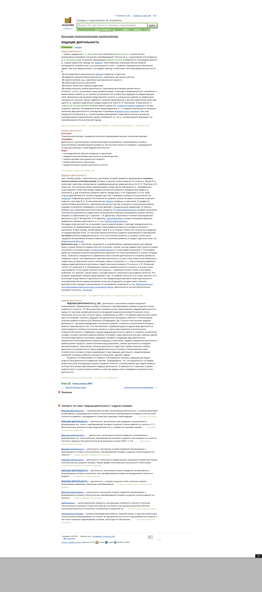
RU (154, 16)
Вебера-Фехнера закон (76, 387)
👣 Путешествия (69, 538)
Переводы (119, 30)
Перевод (78, 47)
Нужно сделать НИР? (82, 383)
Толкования (105, 30)
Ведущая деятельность (72, 435)
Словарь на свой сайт (142, 16)
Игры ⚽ (144, 30)
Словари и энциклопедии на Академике (99, 20)
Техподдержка (97, 536)
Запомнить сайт (123, 16)
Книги (131, 30)
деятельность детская (72, 514)
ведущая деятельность (72, 460)
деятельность (68, 503)
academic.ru (67, 29)
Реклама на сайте (109, 536)
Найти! (152, 25)
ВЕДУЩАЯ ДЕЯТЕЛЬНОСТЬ (74, 421)
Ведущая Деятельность (72, 411)
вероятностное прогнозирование (139, 387)
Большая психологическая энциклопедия (87, 30)
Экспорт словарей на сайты (71, 542)
